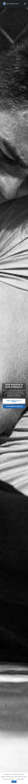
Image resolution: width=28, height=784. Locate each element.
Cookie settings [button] (20, 779)
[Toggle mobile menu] (25, 3)
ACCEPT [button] (14, 781)
